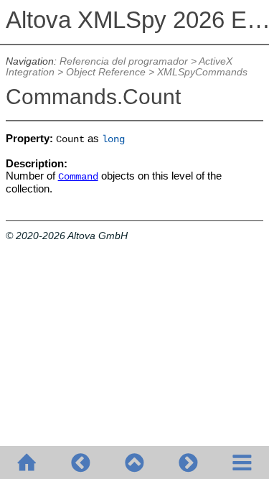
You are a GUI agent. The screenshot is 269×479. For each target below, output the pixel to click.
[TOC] (242, 462)
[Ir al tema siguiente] (188, 462)
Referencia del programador (124, 61)
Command (78, 177)
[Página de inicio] (27, 462)
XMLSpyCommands (202, 72)
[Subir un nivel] (134, 462)
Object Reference (106, 72)
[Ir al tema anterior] (81, 462)
